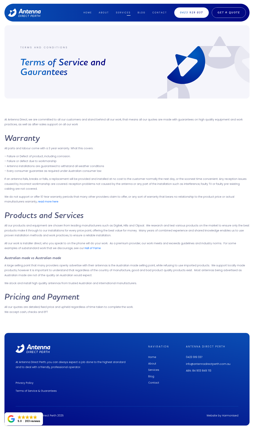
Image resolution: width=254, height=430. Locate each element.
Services (123, 12)
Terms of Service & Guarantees (36, 391)
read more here (48, 201)
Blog (142, 12)
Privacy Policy (24, 383)
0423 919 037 (194, 357)
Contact (159, 12)
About (104, 12)
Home (87, 12)
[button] (24, 418)
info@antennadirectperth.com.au (208, 364)
